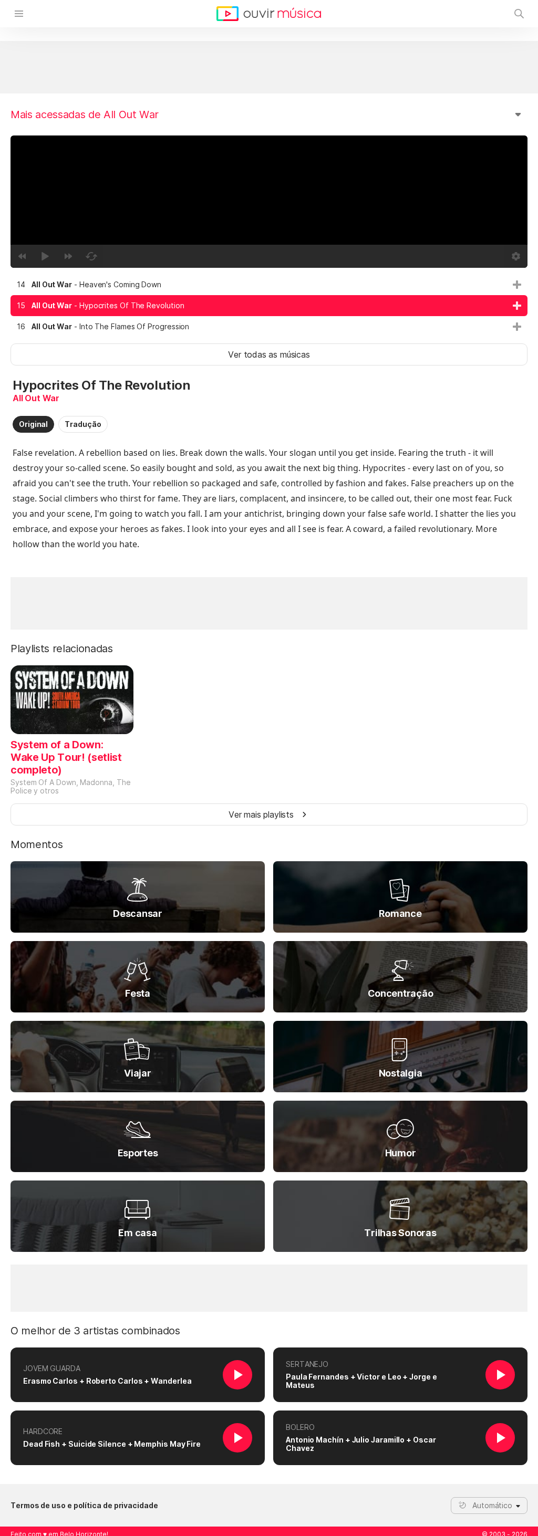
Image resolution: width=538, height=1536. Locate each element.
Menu (19, 13)
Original (33, 424)
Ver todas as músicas (268, 354)
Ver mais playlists (261, 814)
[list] (269, 305)
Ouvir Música (268, 13)
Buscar (519, 13)
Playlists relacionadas (62, 648)
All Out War (36, 398)
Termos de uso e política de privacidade (84, 1505)
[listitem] (269, 284)
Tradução (83, 424)
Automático (492, 1505)
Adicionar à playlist (517, 284)
